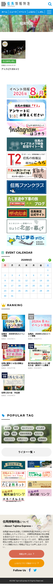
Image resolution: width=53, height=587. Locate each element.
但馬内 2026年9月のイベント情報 (13, 335)
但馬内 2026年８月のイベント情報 (39, 335)
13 (34, 280)
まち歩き (40, 428)
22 (48, 286)
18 (19, 286)
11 (19, 280)
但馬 (33, 439)
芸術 (6, 434)
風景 (16, 428)
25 (19, 291)
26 (26, 291)
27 (34, 291)
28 (41, 291)
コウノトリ (9, 439)
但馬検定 (42, 439)
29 (48, 291)
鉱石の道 (38, 434)
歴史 (14, 434)
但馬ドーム (22, 439)
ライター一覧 (25, 452)
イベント (22, 12)
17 (12, 286)
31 (12, 296)
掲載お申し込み (25, 554)
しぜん (41, 12)
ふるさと (32, 12)
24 (12, 291)
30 (5, 296)
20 (34, 286)
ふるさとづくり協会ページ (25, 563)
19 (26, 286)
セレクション (27, 428)
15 (48, 280)
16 (5, 286)
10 (12, 280)
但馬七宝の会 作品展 (10, 393)
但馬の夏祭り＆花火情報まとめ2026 (12, 364)
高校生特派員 (25, 434)
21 (41, 286)
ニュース (13, 12)
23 (5, 291)
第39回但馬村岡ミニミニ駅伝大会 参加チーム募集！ (39, 364)
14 (41, 280)
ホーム (4, 12)
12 (26, 280)
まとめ (7, 428)
